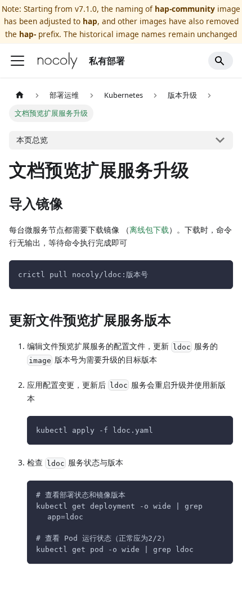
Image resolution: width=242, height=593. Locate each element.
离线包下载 (149, 229)
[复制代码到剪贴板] (219, 274)
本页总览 (32, 139)
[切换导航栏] (17, 60)
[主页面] (19, 95)
